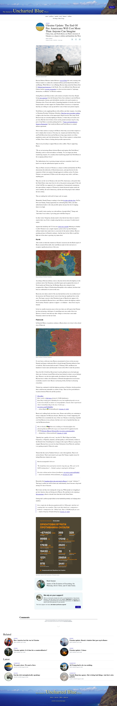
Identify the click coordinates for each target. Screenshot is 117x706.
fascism (16, 673)
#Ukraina (44, 431)
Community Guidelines (67, 621)
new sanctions (43, 98)
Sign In (106, 7)
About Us (66, 697)
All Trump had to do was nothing (80, 665)
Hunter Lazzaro (18, 667)
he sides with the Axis (69, 200)
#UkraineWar (55, 431)
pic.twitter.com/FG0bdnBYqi (45, 407)
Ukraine (48, 23)
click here (76, 600)
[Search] (102, 7)
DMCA (61, 697)
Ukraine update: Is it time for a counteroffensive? (30, 650)
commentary (17, 663)
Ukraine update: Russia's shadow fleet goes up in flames (88, 640)
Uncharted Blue (28, 10)
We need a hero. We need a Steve (25, 665)
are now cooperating (50, 89)
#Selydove (49, 398)
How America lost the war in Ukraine (26, 640)
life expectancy (40, 494)
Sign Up (112, 7)
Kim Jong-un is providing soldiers (70, 113)
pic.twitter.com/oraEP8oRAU (71, 472)
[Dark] (100, 7)
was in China (63, 80)
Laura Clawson (73, 678)
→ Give (78, 607)
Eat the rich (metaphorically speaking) (27, 675)
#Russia (49, 431)
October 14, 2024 (67, 474)
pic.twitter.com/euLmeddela (67, 431)
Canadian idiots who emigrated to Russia (55, 481)
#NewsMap (40, 396)
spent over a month (63, 226)
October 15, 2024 (64, 409)
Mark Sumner (49, 38)
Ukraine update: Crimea (77, 650)
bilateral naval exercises (44, 87)
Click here (68, 599)
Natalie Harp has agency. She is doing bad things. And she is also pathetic (91, 676)
